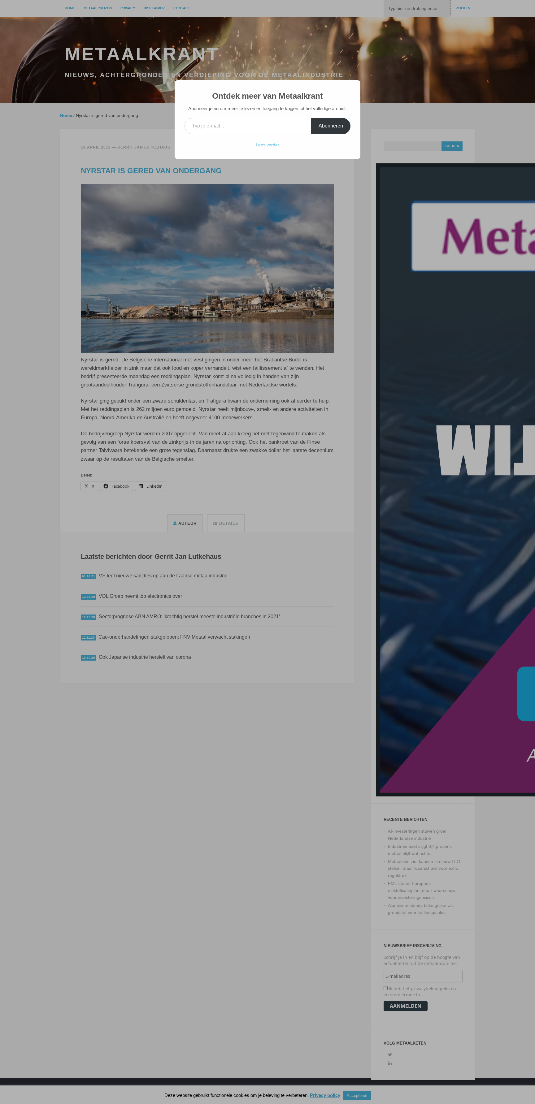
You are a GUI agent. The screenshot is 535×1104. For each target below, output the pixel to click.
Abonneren (331, 125)
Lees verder (267, 144)
